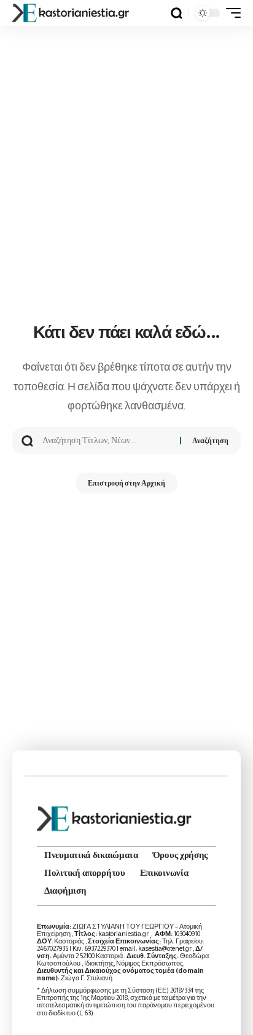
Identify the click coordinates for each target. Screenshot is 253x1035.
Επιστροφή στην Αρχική (126, 483)
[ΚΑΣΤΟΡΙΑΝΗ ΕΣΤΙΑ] (71, 13)
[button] (176, 13)
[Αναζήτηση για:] (106, 440)
